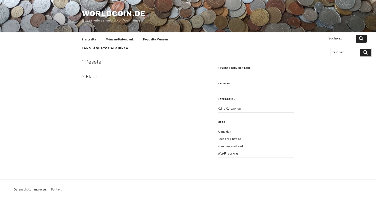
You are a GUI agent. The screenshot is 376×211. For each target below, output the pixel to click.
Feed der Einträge (229, 138)
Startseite (88, 39)
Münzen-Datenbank (120, 39)
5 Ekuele (91, 76)
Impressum (40, 189)
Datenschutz (22, 189)
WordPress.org (228, 153)
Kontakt (56, 189)
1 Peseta (91, 62)
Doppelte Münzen (155, 39)
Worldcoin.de (114, 13)
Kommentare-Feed (230, 146)
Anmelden (224, 131)
